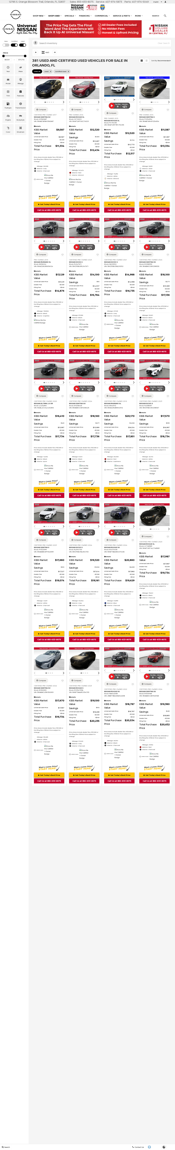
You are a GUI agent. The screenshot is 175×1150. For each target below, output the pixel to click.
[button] (8, 69)
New (6, 41)
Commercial (101, 16)
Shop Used (54, 15)
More (138, 16)
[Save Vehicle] (62, 110)
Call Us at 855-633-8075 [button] (49, 210)
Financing (84, 15)
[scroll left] (35, 52)
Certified (14, 41)
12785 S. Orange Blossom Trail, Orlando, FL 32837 (37, 1)
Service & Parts (121, 15)
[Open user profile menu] (165, 2)
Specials (69, 15)
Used (23, 41)
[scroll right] (54, 52)
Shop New (38, 15)
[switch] (6, 43)
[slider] (3, 56)
